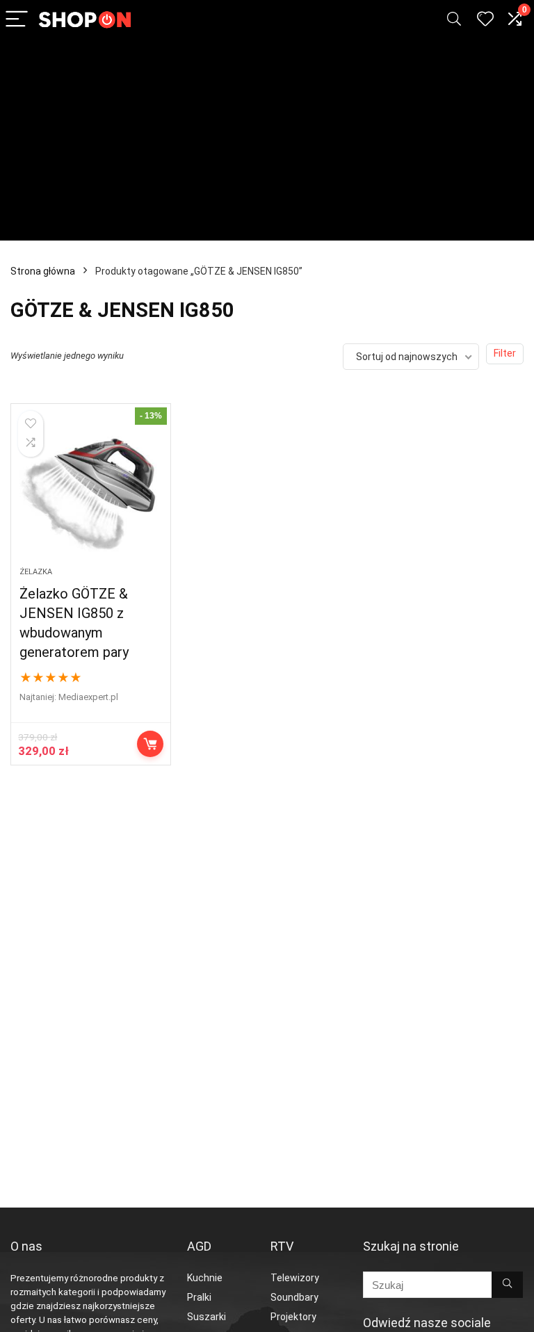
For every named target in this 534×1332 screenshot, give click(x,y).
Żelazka (35, 571)
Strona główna (42, 271)
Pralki (199, 1297)
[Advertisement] (267, 143)
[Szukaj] (507, 1285)
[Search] (454, 19)
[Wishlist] (485, 19)
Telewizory (294, 1277)
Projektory (293, 1316)
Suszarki (206, 1316)
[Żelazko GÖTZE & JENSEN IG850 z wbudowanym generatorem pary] (90, 492)
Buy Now (150, 744)
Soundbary (294, 1297)
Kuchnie (204, 1277)
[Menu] (16, 19)
